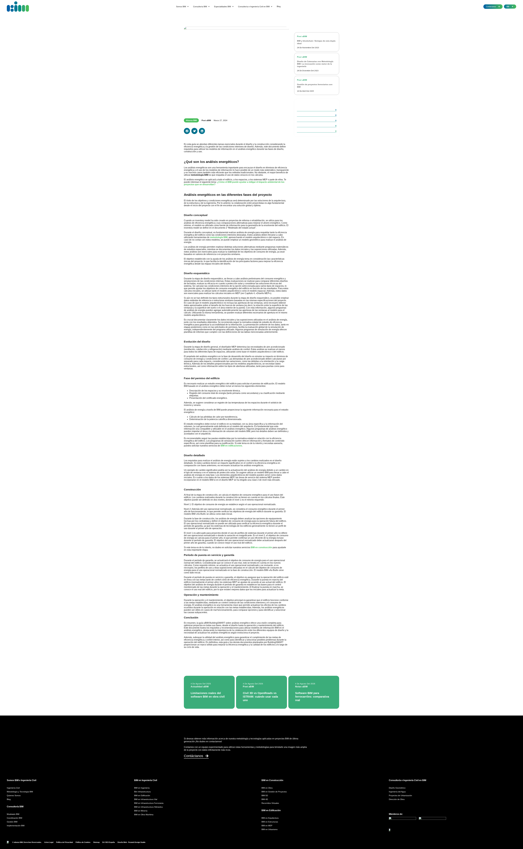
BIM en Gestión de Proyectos (274, 792)
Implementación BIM (16, 825)
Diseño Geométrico (397, 788)
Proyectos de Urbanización (400, 795)
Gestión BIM (12, 822)
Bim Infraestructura (142, 792)
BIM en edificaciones (231, 446)
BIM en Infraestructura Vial (145, 799)
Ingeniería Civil (13, 788)
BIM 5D (265, 795)
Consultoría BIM (15, 806)
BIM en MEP (267, 825)
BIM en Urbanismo (270, 829)
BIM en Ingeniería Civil (145, 780)
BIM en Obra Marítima (143, 814)
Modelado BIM (13, 814)
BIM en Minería (140, 811)
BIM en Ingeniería (142, 788)
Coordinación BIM (14, 818)
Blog (9, 799)
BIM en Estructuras (270, 822)
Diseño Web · (123, 842)
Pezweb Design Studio (136, 842)
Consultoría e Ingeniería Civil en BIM (407, 780)
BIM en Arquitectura (270, 818)
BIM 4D (265, 799)
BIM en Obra (267, 788)
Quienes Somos (14, 795)
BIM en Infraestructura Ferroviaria (148, 803)
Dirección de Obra (397, 799)
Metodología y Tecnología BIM (20, 792)
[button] (182, 6)
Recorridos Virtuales (270, 803)
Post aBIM (206, 120)
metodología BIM (218, 237)
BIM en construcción (261, 547)
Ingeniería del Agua (397, 792)
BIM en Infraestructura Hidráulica (148, 807)
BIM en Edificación (142, 795)
